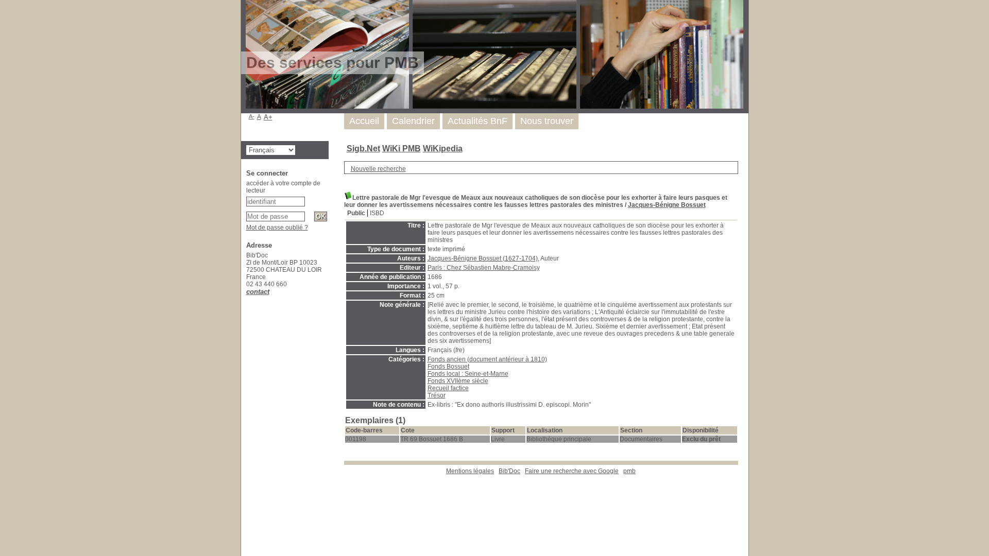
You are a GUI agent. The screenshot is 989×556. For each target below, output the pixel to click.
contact (257, 292)
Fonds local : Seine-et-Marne (468, 373)
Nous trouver (546, 121)
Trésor (437, 395)
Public (356, 213)
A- (251, 116)
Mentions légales (470, 471)
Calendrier (413, 121)
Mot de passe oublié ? (277, 227)
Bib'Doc (509, 471)
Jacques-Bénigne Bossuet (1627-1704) (483, 258)
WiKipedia (443, 148)
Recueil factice (448, 388)
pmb (629, 471)
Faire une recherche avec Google (572, 471)
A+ (268, 117)
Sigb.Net (363, 148)
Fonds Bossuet (448, 366)
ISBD (377, 213)
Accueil (364, 121)
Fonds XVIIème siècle (458, 381)
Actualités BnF (477, 121)
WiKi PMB (401, 148)
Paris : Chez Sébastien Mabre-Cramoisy (484, 267)
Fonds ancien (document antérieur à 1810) (487, 359)
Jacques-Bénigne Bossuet (667, 204)
